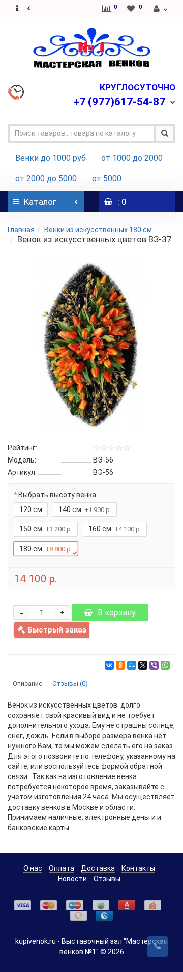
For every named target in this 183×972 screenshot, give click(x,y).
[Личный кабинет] (161, 9)
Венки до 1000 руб (50, 158)
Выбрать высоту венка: (58, 495)
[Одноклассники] (120, 665)
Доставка (98, 868)
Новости (72, 878)
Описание (27, 683)
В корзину (117, 612)
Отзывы (107, 878)
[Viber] (154, 665)
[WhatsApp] (165, 665)
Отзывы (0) (70, 683)
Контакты (138, 868)
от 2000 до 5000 (46, 178)
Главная (21, 230)
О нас (32, 868)
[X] (142, 665)
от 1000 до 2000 (132, 158)
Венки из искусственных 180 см (98, 230)
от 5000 (106, 178)
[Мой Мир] (131, 665)
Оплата (61, 868)
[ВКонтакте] (109, 665)
